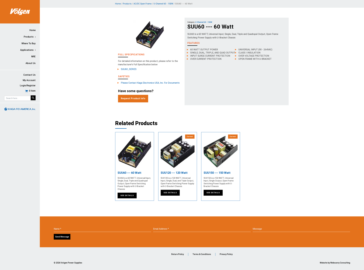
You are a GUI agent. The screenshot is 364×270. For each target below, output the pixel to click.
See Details (127, 195)
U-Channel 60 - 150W (163, 3)
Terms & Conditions (202, 254)
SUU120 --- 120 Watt (174, 172)
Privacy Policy (226, 254)
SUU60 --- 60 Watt (129, 172)
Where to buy (28, 43)
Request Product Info (133, 98)
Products (29, 36)
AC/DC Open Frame (143, 3)
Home (32, 30)
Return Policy (177, 254)
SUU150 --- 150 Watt (217, 172)
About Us (31, 63)
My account (29, 80)
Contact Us (29, 75)
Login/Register (28, 85)
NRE (33, 56)
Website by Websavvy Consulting (335, 263)
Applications (27, 50)
